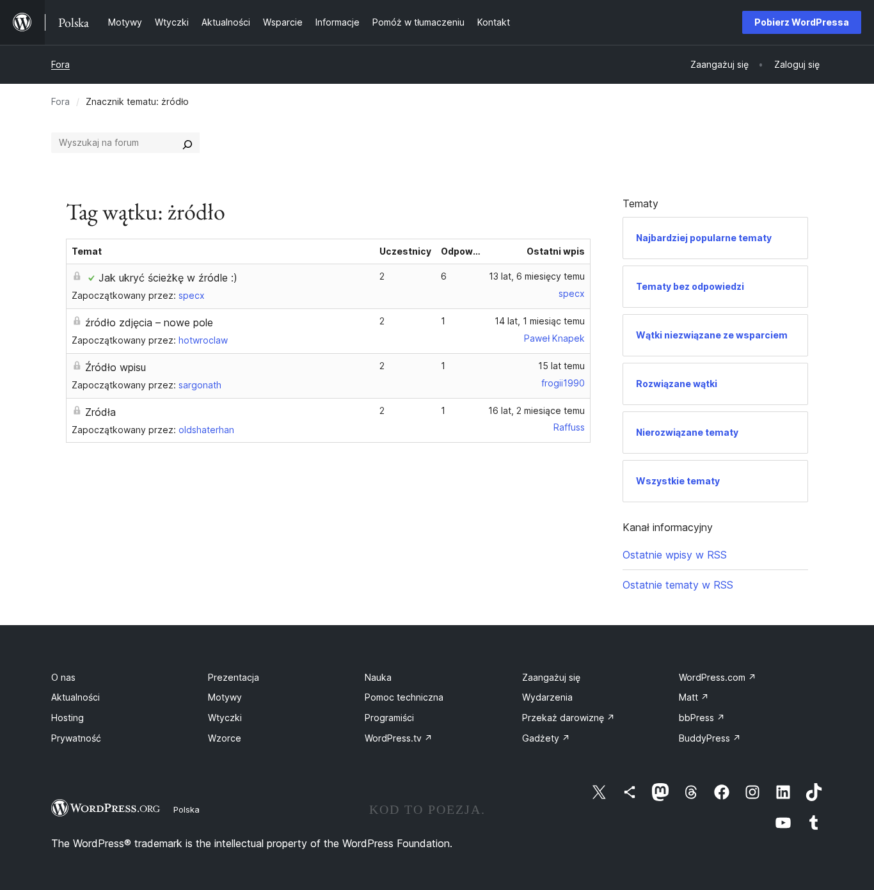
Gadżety (546, 738)
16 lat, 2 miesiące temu (536, 410)
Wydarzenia (547, 697)
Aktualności (75, 697)
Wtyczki (225, 717)
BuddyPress (710, 738)
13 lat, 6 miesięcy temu (537, 276)
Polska (186, 809)
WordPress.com (717, 677)
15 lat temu (561, 365)
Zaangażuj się (551, 677)
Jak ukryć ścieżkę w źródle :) (168, 277)
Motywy (225, 697)
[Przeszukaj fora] (187, 142)
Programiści (389, 717)
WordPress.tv (399, 738)
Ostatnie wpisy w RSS (675, 554)
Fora (60, 64)
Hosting (67, 717)
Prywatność (76, 738)
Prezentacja (233, 677)
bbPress (702, 717)
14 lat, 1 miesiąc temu (540, 320)
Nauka (378, 677)
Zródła (100, 412)
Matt (694, 697)
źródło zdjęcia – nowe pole (149, 322)
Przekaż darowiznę (568, 717)
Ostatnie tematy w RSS (678, 584)
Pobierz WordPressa (801, 22)
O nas (63, 677)
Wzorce (224, 738)
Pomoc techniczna (404, 697)
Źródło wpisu (115, 367)
